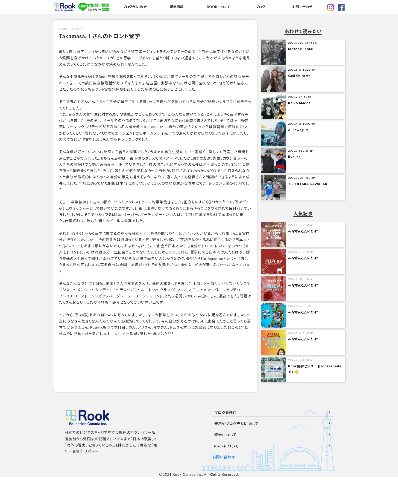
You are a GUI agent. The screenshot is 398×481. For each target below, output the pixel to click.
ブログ (260, 7)
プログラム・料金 (135, 7)
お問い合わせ (302, 7)
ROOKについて (218, 7)
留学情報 (176, 7)
